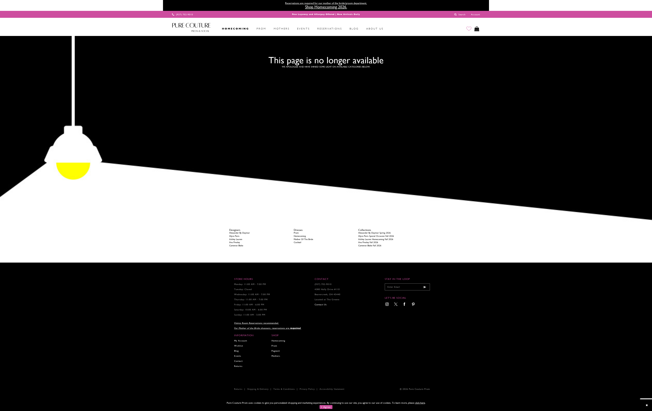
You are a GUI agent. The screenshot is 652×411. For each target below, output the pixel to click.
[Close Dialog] (647, 405)
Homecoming (300, 236)
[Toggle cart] (477, 28)
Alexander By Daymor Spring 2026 (374, 233)
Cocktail (297, 242)
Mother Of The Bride (303, 239)
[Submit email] (425, 286)
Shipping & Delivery (258, 389)
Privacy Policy (307, 389)
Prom (296, 233)
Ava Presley (234, 242)
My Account (240, 340)
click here (420, 402)
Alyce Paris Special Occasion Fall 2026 (376, 236)
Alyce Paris (234, 236)
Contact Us (321, 304)
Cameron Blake (236, 245)
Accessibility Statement (332, 389)
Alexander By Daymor (239, 233)
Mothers (275, 356)
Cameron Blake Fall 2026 (369, 245)
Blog (236, 351)
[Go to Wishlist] (469, 28)
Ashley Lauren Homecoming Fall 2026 (375, 239)
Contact (238, 361)
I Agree (326, 407)
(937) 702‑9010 (323, 284)
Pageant (275, 351)
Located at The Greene (327, 299)
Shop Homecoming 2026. (326, 7)
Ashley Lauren (235, 239)
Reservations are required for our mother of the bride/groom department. (326, 3)
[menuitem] (214, 28)
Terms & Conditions (284, 389)
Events (237, 356)
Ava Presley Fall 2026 (368, 242)
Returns (238, 366)
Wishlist (238, 346)
